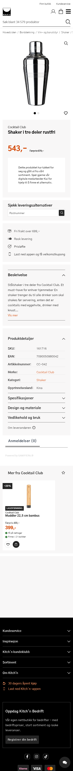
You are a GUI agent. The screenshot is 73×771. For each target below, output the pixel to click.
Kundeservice (63, 3)
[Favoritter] (8, 544)
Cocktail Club (17, 127)
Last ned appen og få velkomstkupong (39, 254)
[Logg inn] (53, 12)
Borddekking (27, 32)
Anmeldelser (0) (22, 440)
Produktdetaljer (21, 338)
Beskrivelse (17, 274)
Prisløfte (19, 246)
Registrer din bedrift (22, 739)
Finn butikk (45, 3)
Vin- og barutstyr (48, 32)
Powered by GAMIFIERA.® (19, 455)
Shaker (65, 32)
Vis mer (13, 315)
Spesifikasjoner (21, 398)
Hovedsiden (9, 32)
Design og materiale (24, 407)
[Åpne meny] (68, 12)
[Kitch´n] (7, 12)
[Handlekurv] (60, 12)
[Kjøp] (16, 544)
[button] (66, 113)
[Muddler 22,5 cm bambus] (28, 496)
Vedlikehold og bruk (24, 417)
